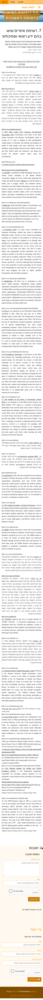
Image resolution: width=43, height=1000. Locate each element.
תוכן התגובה (35, 859)
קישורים (12, 2)
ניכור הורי (30, 995)
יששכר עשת (32, 50)
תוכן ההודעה (36, 959)
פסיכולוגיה (15, 991)
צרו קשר (4, 2)
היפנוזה (25, 995)
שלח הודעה (33, 979)
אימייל (39, 950)
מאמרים (20, 2)
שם (38, 879)
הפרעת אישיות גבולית (16, 995)
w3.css (34, 991)
